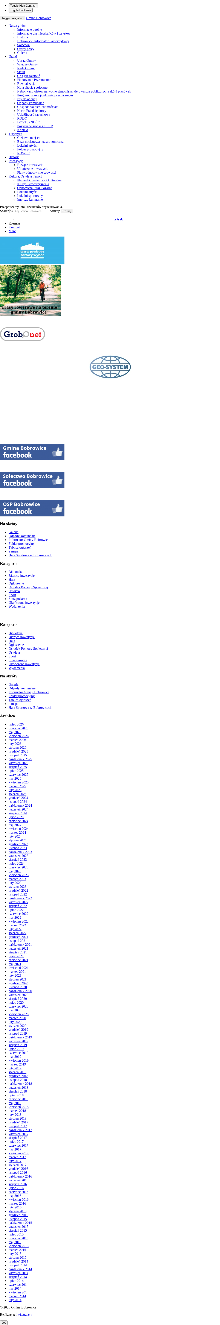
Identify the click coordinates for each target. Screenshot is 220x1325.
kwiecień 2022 (19, 921)
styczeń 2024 (17, 840)
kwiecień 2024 (19, 828)
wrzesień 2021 (18, 948)
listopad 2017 (18, 1126)
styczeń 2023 (17, 886)
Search (4, 211)
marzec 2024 (17, 832)
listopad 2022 (18, 894)
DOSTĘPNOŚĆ (28, 122)
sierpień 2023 (18, 859)
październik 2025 (20, 759)
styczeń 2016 (17, 1211)
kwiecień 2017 (19, 1153)
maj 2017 (15, 1149)
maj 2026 (15, 732)
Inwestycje (16, 161)
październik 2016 (20, 1176)
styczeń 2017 (17, 1165)
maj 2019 (15, 1056)
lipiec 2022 (16, 910)
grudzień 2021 (18, 937)
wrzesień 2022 (18, 902)
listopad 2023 (18, 848)
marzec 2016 (17, 1203)
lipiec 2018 (16, 1095)
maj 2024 (15, 825)
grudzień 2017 (18, 1122)
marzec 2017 (17, 1157)
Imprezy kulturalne (30, 199)
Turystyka (15, 134)
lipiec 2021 (16, 956)
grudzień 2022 (18, 890)
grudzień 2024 (18, 798)
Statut (21, 72)
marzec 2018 (17, 1111)
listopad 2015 (18, 1219)
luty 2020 (15, 1022)
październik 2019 (20, 1037)
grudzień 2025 (18, 751)
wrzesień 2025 (18, 763)
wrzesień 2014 (18, 1273)
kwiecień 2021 (19, 968)
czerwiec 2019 (18, 1053)
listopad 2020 (18, 987)
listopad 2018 (18, 1080)
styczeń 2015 (17, 1257)
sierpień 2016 (18, 1184)
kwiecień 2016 (19, 1199)
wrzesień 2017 (18, 1134)
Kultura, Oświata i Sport (25, 176)
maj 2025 (15, 778)
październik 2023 (20, 852)
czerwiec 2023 (18, 867)
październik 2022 (20, 898)
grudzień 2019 (18, 1029)
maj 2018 (15, 1103)
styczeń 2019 (17, 1072)
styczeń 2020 (17, 1026)
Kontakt (22, 130)
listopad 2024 (18, 801)
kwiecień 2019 (19, 1060)
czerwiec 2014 (18, 1284)
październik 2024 (20, 805)
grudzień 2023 (18, 844)
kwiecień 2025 (19, 782)
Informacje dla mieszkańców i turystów (43, 33)
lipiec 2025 (16, 771)
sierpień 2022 (18, 906)
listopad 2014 (18, 1265)
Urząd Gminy (26, 60)
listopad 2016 (18, 1172)
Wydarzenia (17, 606)
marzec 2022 (17, 925)
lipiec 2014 (16, 1281)
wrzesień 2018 (18, 1087)
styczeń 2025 (17, 794)
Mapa (12, 231)
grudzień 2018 (18, 1076)
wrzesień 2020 (18, 995)
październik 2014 (20, 1269)
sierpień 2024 (18, 813)
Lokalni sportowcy (30, 195)
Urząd (13, 56)
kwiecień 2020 (19, 1014)
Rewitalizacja (26, 83)
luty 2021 (15, 975)
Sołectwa (23, 45)
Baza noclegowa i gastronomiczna (40, 141)
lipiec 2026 (16, 724)
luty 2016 (15, 1207)
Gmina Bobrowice (38, 18)
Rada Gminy (26, 68)
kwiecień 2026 (19, 736)
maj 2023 (15, 871)
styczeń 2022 (17, 933)
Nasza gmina (17, 25)
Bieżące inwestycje (30, 165)
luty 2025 (15, 790)
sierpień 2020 (18, 998)
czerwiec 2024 (18, 821)
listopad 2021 (18, 941)
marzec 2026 (17, 740)
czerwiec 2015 (18, 1238)
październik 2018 (20, 1083)
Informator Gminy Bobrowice (29, 540)
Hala (12, 579)
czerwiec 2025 (18, 774)
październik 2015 (20, 1223)
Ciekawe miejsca (28, 138)
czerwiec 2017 (18, 1145)
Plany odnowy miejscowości (36, 172)
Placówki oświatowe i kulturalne (39, 180)
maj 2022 (15, 917)
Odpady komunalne (30, 103)
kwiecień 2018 (19, 1107)
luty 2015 (15, 1253)
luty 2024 (15, 836)
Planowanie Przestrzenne (34, 80)
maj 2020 (15, 1010)
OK (4, 1322)
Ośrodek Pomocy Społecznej (28, 587)
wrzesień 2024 (18, 809)
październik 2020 (20, 991)
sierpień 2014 (18, 1277)
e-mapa (13, 551)
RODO (22, 118)
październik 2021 (20, 944)
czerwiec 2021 (18, 960)
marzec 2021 (17, 971)
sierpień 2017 (18, 1138)
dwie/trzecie (24, 1314)
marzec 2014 (17, 1296)
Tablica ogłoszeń (20, 547)
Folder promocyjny (30, 149)
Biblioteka (16, 572)
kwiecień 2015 (19, 1246)
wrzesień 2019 (18, 1041)
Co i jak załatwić (28, 76)
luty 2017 (15, 1161)
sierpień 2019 (18, 1045)
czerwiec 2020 (18, 1006)
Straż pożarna (18, 599)
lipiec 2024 (16, 817)
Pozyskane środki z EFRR (35, 126)
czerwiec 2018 (18, 1099)
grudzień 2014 (18, 1261)
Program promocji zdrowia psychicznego (45, 95)
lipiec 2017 (16, 1141)
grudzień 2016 (18, 1168)
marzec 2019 (17, 1064)
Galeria (22, 53)
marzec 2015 (17, 1250)
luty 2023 (15, 883)
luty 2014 (15, 1300)
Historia (22, 37)
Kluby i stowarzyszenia (33, 184)
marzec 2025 (17, 786)
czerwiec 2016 (18, 1192)
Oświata (14, 591)
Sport (12, 595)
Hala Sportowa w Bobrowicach (30, 555)
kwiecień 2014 (19, 1292)
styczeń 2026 (17, 747)
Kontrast (14, 227)
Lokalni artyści (27, 145)
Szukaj (67, 211)
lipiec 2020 (16, 1002)
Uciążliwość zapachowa (33, 114)
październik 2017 (20, 1130)
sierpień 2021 (18, 952)
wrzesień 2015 (18, 1226)
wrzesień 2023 (18, 856)
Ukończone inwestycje (32, 168)
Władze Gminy (27, 64)
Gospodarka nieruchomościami (38, 107)
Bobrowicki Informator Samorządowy (43, 41)
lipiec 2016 (16, 1188)
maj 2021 (15, 964)
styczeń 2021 (17, 979)
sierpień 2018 (18, 1091)
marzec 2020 (17, 1018)
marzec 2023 (17, 879)
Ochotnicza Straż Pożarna (34, 188)
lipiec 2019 (16, 1049)
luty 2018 (15, 1114)
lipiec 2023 (16, 863)
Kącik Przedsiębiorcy (31, 110)
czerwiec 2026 (18, 728)
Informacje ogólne (29, 29)
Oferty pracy (25, 49)
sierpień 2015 (18, 1230)
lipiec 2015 (16, 1234)
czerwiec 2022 (18, 913)
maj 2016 (15, 1196)
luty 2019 (15, 1068)
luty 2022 (15, 929)
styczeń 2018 (17, 1118)
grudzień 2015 (18, 1215)
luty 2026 (15, 743)
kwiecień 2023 (19, 875)
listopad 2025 (18, 755)
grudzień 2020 (18, 983)
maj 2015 (15, 1242)
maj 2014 (15, 1288)
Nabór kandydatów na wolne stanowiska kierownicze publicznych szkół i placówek (74, 91)
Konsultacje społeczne (32, 87)
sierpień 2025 (18, 767)
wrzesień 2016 (18, 1180)
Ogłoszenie (16, 583)
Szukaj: (55, 211)
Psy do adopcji (27, 99)
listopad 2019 (18, 1033)
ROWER (23, 153)
